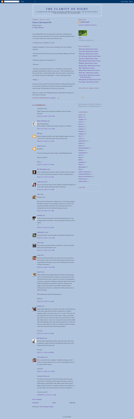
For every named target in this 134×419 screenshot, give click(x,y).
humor (80, 145)
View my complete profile (88, 25)
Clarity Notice (83, 179)
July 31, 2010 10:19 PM (46, 371)
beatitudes (81, 162)
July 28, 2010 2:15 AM (45, 141)
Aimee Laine (40, 182)
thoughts (81, 131)
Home (54, 403)
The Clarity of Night (67, 9)
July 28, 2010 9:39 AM (45, 227)
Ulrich (80, 164)
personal (81, 126)
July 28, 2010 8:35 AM (45, 211)
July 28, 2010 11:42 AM (46, 238)
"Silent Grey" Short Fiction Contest (88, 73)
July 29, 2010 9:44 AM (45, 301)
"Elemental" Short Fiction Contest (88, 49)
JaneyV (39, 272)
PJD (38, 133)
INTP (80, 160)
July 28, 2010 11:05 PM (46, 267)
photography (82, 167)
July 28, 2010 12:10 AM (46, 129)
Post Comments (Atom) (46, 407)
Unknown (40, 146)
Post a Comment (37, 399)
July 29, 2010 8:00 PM (45, 352)
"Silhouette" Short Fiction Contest (88, 54)
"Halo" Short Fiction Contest (87, 68)
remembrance (82, 141)
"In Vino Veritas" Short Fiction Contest (89, 56)
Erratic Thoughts (42, 121)
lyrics (80, 124)
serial (80, 122)
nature (80, 138)
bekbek (39, 306)
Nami (80, 169)
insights (81, 129)
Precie (39, 242)
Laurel (39, 255)
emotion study (83, 181)
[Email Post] (57, 97)
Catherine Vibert (42, 376)
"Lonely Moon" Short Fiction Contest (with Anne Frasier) (89, 76)
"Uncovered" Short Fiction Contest (88, 51)
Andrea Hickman (39, 27)
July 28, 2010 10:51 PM (46, 250)
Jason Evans (85, 22)
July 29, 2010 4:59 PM (45, 333)
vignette (81, 119)
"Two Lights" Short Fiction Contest (88, 82)
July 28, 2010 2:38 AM (45, 164)
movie (80, 155)
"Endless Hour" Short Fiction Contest (89, 70)
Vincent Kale (41, 357)
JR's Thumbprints (42, 169)
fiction (80, 117)
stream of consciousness (85, 176)
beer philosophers (84, 148)
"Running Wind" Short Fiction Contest (89, 61)
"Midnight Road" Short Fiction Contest (90, 79)
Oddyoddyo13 (41, 232)
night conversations (84, 172)
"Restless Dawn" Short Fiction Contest (89, 66)
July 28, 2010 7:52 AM (45, 189)
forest (80, 136)
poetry (80, 115)
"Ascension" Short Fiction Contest (88, 58)
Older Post (72, 403)
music (80, 157)
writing (81, 143)
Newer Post (35, 403)
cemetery (81, 134)
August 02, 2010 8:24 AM (46, 395)
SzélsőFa (39, 215)
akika (38, 194)
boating (81, 150)
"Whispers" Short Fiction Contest (88, 63)
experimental (82, 153)
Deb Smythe (40, 338)
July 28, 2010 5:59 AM (45, 177)
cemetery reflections (84, 174)
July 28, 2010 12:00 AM (46, 116)
